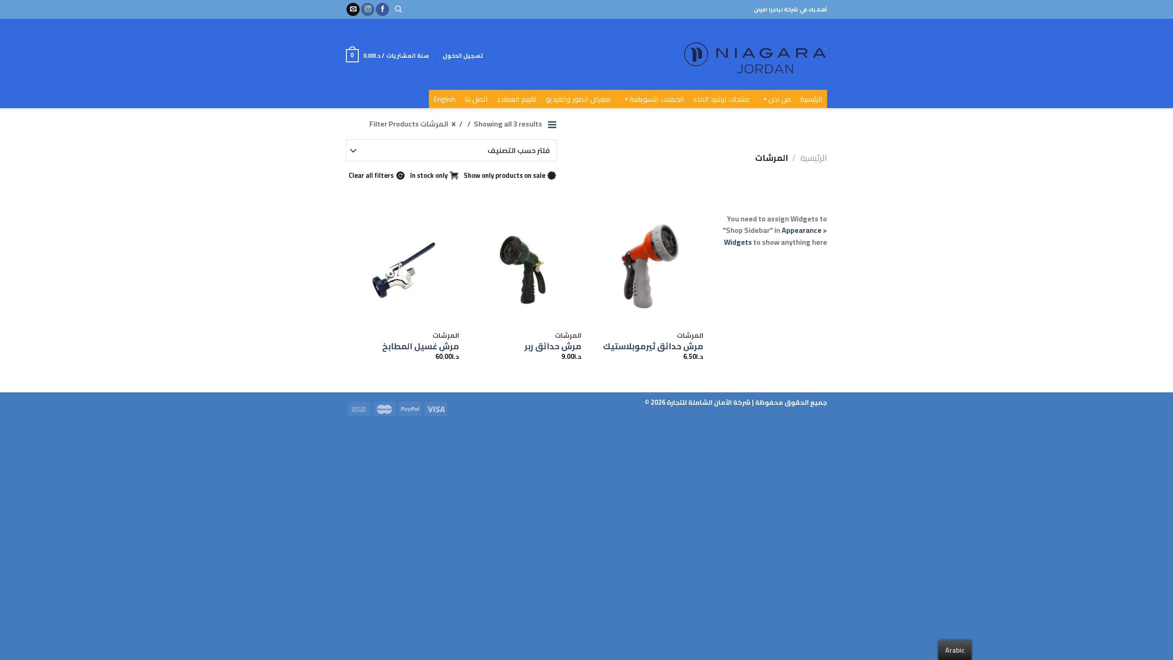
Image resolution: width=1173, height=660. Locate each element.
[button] (763, 99)
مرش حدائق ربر (553, 346)
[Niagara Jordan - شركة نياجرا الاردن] (725, 54)
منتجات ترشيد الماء (721, 99)
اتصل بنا (476, 99)
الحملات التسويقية (657, 99)
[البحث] (398, 9)
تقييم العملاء (517, 99)
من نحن (779, 99)
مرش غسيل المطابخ (420, 346)
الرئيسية (811, 99)
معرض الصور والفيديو (578, 99)
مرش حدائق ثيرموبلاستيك (653, 346)
